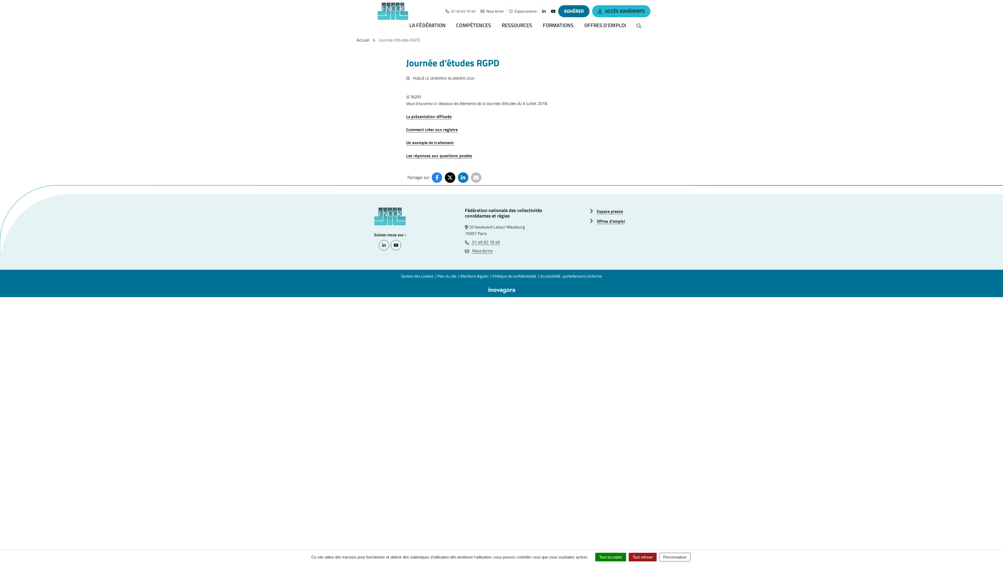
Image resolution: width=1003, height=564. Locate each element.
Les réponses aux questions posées (439, 155)
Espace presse (610, 211)
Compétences (473, 25)
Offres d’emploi (605, 25)
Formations (558, 25)
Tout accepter (610, 557)
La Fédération (427, 25)
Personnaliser (675, 557)
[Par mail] (476, 177)
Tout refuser (643, 557)
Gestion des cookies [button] (417, 276)
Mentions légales (474, 276)
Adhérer (574, 11)
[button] (988, 549)
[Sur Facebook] (437, 177)
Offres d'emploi (611, 221)
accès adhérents (625, 11)
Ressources (517, 25)
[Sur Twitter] (450, 177)
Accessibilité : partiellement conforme (571, 276)
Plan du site (447, 276)
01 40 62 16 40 (485, 242)
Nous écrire (482, 251)
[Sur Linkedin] (463, 177)
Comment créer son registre (432, 129)
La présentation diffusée (429, 116)
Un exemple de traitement (430, 142)
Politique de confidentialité (514, 276)
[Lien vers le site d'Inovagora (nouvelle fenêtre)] (501, 290)
